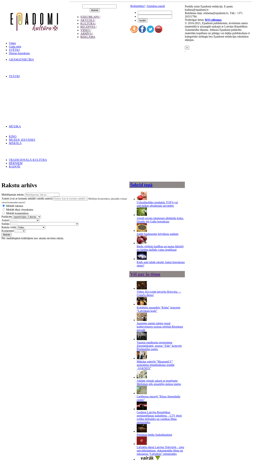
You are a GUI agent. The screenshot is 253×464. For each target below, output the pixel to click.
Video (12, 43)
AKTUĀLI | (87, 20)
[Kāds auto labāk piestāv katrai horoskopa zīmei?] (142, 258)
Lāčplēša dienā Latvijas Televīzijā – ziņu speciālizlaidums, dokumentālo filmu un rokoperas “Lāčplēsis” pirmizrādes (160, 450)
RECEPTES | (88, 26)
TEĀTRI (14, 76)
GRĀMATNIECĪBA (21, 59)
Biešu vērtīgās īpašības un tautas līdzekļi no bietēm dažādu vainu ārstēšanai (160, 248)
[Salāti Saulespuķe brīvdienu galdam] (142, 230)
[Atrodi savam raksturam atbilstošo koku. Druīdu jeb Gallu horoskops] (142, 214)
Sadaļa (5, 223)
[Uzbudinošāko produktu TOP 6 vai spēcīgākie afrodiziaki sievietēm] (142, 199)
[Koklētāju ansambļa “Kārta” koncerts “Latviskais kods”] (142, 304)
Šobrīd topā (141, 184)
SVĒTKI (14, 49)
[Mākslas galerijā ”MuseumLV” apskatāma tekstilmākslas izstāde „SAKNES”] (142, 358)
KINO (12, 136)
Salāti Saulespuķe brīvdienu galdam (157, 234)
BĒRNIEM (15, 163)
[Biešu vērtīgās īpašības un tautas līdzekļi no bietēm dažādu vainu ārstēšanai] (142, 243)
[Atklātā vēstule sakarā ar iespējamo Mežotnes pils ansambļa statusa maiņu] (142, 377)
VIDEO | (85, 30)
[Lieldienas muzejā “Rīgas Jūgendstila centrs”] (142, 393)
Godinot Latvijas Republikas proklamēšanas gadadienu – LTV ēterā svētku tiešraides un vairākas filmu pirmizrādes (159, 417)
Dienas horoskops (19, 53)
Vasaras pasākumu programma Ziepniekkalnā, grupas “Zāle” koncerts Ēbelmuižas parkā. (159, 346)
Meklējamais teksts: (12, 194)
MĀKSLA (15, 143)
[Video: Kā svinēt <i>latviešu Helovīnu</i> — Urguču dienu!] (142, 288)
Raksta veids (8, 227)
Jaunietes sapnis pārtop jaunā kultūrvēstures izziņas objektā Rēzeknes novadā (160, 327)
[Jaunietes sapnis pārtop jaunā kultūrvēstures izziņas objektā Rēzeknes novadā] (142, 320)
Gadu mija (15, 46)
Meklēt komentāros (17, 213)
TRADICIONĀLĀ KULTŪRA (28, 159)
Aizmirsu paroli (156, 6)
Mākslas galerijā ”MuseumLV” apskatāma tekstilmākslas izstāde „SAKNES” (155, 365)
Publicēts (6, 216)
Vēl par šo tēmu (145, 274)
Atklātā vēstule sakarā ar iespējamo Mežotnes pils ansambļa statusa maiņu (159, 382)
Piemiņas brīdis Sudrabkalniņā (154, 434)
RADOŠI (14, 166)
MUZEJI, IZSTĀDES (22, 139)
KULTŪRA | (88, 23)
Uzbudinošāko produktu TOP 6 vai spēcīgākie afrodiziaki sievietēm (157, 204)
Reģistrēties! (137, 6)
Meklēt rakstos (14, 205)
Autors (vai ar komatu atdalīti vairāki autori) (27, 198)
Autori (5, 220)
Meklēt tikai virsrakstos (19, 209)
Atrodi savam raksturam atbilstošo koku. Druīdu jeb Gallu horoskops (160, 220)
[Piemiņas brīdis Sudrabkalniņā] (142, 431)
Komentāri (7, 230)
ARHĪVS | (86, 33)
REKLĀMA (87, 36)
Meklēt (6, 234)
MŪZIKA (15, 126)
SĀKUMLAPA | (90, 16)
